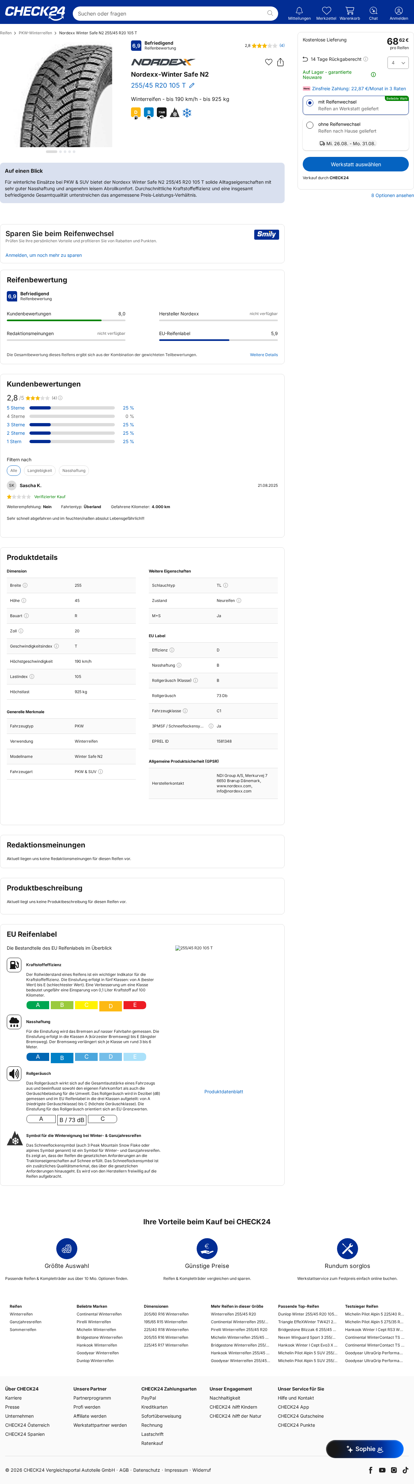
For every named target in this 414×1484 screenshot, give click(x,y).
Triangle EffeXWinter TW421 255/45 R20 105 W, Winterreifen (307, 1321)
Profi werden (86, 1407)
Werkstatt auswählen (356, 164)
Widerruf (201, 1470)
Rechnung (152, 1425)
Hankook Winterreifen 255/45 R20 (240, 1352)
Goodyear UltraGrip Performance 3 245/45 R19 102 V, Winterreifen (374, 1360)
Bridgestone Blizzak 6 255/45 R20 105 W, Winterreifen (307, 1329)
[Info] (25, 585)
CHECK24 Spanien (25, 1434)
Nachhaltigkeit (225, 1398)
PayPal (148, 1398)
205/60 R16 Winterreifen (166, 1314)
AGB (124, 1470)
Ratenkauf (152, 1443)
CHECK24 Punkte (296, 1425)
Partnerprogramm (92, 1398)
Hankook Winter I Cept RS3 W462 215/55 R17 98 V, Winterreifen (374, 1329)
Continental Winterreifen (99, 1314)
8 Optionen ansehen (392, 195)
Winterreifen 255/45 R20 (233, 1314)
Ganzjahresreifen (25, 1321)
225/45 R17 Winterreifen (166, 1345)
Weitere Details (264, 354)
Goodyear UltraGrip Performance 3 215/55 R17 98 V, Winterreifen (374, 1352)
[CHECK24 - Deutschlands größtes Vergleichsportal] (35, 13)
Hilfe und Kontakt (296, 1398)
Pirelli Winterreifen (94, 1321)
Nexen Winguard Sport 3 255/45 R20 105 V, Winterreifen (307, 1337)
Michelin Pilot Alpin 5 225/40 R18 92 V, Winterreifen (374, 1314)
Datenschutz (146, 1470)
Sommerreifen (23, 1329)
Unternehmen (19, 1416)
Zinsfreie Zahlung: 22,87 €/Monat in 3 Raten (359, 88)
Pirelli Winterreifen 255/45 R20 (239, 1329)
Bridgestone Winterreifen (100, 1337)
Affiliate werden (89, 1416)
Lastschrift (152, 1434)
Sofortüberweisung (161, 1416)
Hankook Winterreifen (97, 1345)
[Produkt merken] (269, 62)
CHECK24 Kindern (233, 1407)
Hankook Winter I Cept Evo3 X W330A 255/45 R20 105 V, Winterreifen (307, 1345)
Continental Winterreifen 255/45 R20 (240, 1321)
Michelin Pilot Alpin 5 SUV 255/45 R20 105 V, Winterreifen (307, 1352)
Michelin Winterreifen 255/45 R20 (240, 1337)
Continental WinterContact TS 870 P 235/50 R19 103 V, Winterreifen (374, 1345)
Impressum (176, 1470)
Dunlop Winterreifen (95, 1360)
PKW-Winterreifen (35, 32)
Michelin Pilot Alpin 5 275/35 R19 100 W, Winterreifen (374, 1321)
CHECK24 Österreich (27, 1425)
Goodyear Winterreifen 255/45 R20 (240, 1360)
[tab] (51, 151)
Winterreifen (21, 1314)
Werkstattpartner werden (100, 1425)
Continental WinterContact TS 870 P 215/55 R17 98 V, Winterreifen (374, 1337)
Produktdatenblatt (223, 1091)
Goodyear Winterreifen (98, 1352)
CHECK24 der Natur (235, 1416)
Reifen (6, 32)
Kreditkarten (154, 1407)
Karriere (13, 1398)
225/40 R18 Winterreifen (166, 1329)
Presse (12, 1407)
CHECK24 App (293, 1407)
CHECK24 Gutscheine (301, 1416)
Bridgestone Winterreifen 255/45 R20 (240, 1345)
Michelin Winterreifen (96, 1329)
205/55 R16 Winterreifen (166, 1337)
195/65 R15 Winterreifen (165, 1321)
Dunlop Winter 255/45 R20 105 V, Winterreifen (307, 1314)
